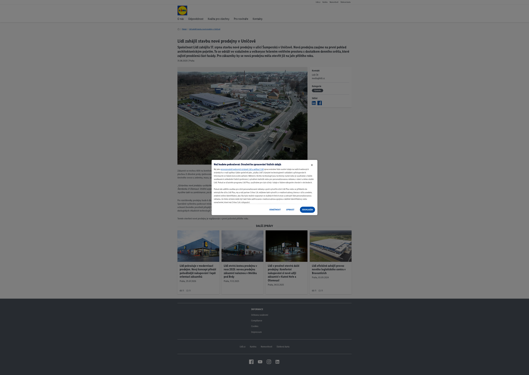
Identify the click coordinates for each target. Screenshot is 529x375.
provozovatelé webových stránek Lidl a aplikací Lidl (242, 169)
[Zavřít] (312, 165)
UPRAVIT (290, 209)
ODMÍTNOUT (275, 209)
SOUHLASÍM (307, 209)
